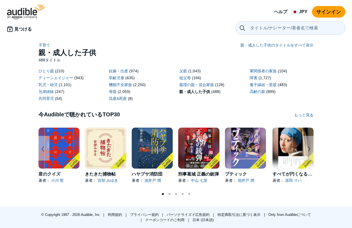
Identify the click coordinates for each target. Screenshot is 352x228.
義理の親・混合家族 (196, 85)
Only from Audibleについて (289, 215)
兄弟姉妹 (46, 91)
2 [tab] (169, 194)
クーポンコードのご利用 (165, 220)
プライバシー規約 (145, 215)
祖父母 (185, 78)
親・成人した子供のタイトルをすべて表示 (277, 45)
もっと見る (304, 115)
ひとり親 (46, 71)
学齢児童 (116, 78)
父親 (183, 71)
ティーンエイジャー (55, 78)
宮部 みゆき (108, 180)
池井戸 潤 (152, 180)
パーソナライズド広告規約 (189, 215)
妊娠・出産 (118, 71)
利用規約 (115, 215)
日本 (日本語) (203, 220)
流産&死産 (118, 98)
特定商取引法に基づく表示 (240, 215)
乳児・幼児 (48, 85)
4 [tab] (182, 194)
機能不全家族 (120, 85)
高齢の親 (257, 91)
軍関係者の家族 (263, 71)
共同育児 (46, 98)
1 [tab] (163, 194)
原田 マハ (293, 180)
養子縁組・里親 (263, 85)
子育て (44, 45)
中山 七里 (199, 180)
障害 (253, 78)
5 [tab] (189, 194)
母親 (113, 91)
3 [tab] (176, 194)
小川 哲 (57, 180)
